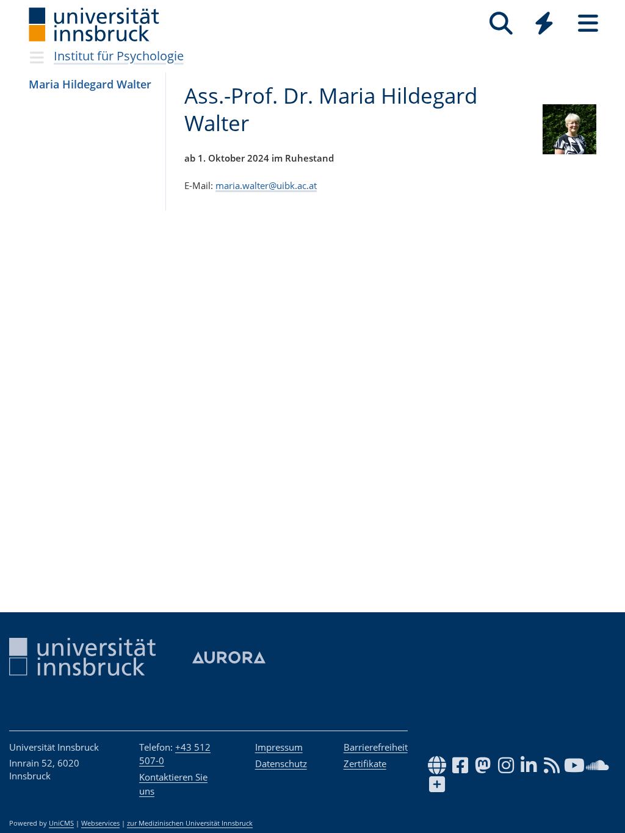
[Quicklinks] (544, 23)
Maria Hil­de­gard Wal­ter (90, 84)
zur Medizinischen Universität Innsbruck (190, 823)
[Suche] (500, 23)
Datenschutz (281, 763)
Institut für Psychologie (119, 56)
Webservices (100, 823)
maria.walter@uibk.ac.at (266, 185)
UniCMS (61, 823)
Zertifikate (365, 763)
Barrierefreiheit (376, 747)
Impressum (279, 747)
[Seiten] (588, 23)
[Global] (544, 25)
